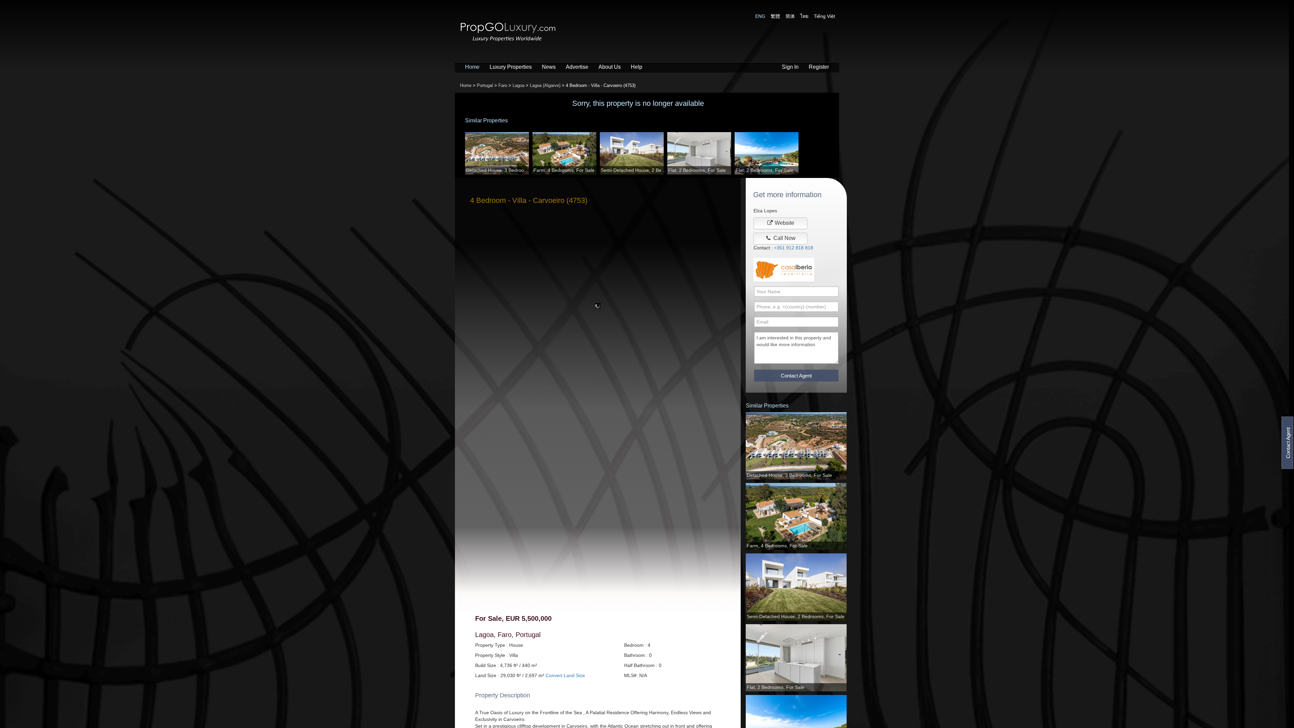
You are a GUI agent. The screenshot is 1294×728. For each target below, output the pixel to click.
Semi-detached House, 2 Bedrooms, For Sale (634, 170)
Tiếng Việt (824, 16)
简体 (790, 16)
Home (472, 67)
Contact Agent (1288, 442)
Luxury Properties (511, 67)
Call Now (784, 238)
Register (819, 67)
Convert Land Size (565, 675)
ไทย (804, 16)
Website (783, 223)
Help (636, 67)
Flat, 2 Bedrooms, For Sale (697, 170)
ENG (760, 16)
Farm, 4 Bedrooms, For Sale (563, 170)
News (549, 67)
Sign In (790, 67)
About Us (609, 67)
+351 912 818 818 (793, 247)
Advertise (577, 67)
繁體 (775, 16)
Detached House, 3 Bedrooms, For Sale (499, 170)
